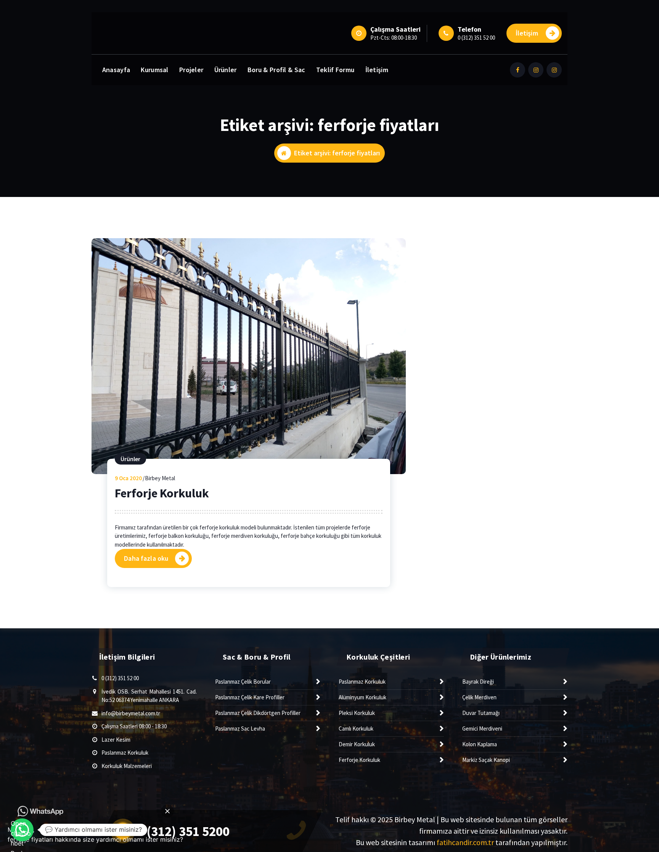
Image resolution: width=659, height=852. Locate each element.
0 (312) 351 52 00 (476, 37)
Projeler (191, 69)
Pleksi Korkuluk (357, 712)
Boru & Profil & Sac (276, 69)
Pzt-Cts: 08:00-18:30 (393, 37)
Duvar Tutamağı (481, 712)
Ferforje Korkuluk (162, 493)
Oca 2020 (128, 478)
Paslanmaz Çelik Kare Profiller (249, 697)
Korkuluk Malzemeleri (126, 766)
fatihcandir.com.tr (465, 842)
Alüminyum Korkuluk (362, 697)
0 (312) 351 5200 (183, 831)
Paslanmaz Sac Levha (240, 728)
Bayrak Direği (478, 681)
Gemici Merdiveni (482, 728)
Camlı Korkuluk (356, 728)
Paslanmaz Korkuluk (124, 752)
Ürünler (225, 69)
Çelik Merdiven (479, 697)
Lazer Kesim (115, 739)
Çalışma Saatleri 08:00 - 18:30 (134, 726)
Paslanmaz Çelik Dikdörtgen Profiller (258, 712)
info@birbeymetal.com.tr (130, 713)
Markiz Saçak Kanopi (486, 759)
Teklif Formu (335, 69)
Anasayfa (116, 69)
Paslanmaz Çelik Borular (243, 681)
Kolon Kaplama (479, 744)
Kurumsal (154, 69)
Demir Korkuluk (357, 744)
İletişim (527, 33)
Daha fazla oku (146, 558)
